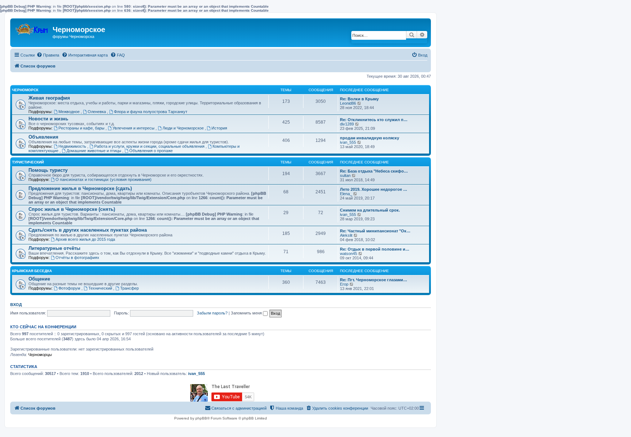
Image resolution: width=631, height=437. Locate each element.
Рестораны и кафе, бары (82, 128)
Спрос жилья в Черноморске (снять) (71, 209)
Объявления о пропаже (151, 150)
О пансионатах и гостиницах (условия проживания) (104, 179)
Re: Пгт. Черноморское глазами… (373, 280)
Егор (344, 284)
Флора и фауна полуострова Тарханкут (150, 111)
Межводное (69, 111)
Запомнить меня (247, 313)
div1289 (347, 124)
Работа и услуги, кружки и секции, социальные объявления (150, 146)
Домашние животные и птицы (94, 150)
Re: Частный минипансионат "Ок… (375, 231)
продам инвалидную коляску (369, 138)
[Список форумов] (32, 27)
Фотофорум (69, 288)
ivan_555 (348, 142)
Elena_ (346, 194)
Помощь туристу (48, 170)
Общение (39, 279)
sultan (345, 175)
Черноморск (25, 90)
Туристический (28, 162)
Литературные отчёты (54, 248)
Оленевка (97, 111)
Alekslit (346, 235)
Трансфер (129, 288)
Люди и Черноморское (183, 128)
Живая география (49, 98)
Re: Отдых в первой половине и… (374, 249)
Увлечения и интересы (134, 128)
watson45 (348, 253)
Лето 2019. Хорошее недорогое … (373, 189)
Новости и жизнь (48, 118)
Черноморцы (40, 354)
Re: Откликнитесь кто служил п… (374, 119)
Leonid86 (348, 103)
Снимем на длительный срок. (370, 210)
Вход (16, 304)
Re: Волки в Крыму (359, 99)
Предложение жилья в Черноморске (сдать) (80, 188)
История (219, 128)
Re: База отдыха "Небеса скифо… (374, 171)
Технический (100, 288)
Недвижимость (72, 146)
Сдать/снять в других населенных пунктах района (87, 230)
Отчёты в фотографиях (77, 257)
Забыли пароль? (212, 313)
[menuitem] (48, 55)
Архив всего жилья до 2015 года (85, 239)
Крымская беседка (32, 271)
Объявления (43, 137)
